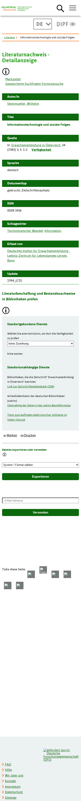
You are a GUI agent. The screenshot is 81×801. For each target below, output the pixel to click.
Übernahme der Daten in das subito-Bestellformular (39, 405)
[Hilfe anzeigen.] (6, 72)
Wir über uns (14, 775)
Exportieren (40, 476)
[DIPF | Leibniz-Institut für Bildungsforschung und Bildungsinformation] (66, 24)
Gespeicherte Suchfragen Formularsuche (34, 83)
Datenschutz (14, 792)
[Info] (4, 455)
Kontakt (10, 781)
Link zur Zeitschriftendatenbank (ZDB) (30, 386)
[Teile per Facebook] (31, 574)
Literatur (9, 37)
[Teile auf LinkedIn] (67, 574)
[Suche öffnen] (60, 8)
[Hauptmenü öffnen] (73, 8)
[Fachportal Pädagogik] (17, 8)
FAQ (8, 764)
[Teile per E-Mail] (7, 585)
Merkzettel (13, 79)
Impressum (12, 786)
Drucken (30, 435)
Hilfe (8, 770)
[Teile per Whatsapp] (55, 574)
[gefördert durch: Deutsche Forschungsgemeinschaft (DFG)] (61, 754)
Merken (12, 435)
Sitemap (10, 797)
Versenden (40, 512)
